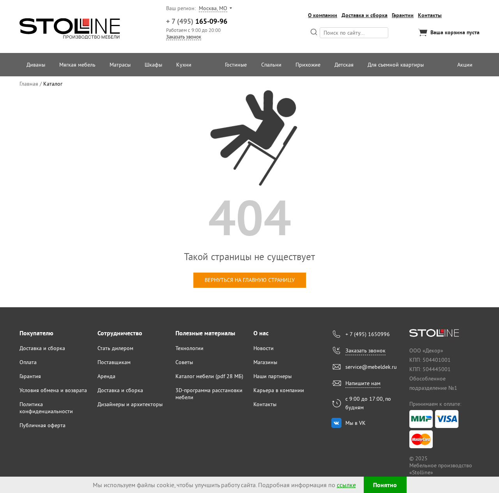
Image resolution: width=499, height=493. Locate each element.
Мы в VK (355, 422)
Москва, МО (213, 8)
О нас (261, 333)
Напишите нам (362, 383)
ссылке (346, 485)
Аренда (106, 376)
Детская (344, 64)
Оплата (28, 362)
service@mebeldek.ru (371, 366)
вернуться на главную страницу (250, 279)
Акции (464, 64)
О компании (322, 15)
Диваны (36, 64)
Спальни (271, 64)
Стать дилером (115, 348)
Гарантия (30, 376)
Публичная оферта (42, 425)
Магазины (265, 362)
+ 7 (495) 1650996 (367, 334)
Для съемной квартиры (396, 64)
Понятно (385, 485)
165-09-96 (196, 21)
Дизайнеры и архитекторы (130, 404)
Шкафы (153, 64)
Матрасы (120, 64)
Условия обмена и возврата (53, 390)
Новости (263, 348)
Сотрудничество (119, 333)
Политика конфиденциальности (46, 408)
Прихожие (308, 64)
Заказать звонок (183, 36)
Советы (184, 362)
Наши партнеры (272, 376)
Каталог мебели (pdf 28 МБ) (209, 376)
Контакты (430, 15)
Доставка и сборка (365, 15)
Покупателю (36, 333)
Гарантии (403, 15)
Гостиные (236, 64)
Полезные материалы (205, 333)
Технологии (189, 348)
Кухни (183, 64)
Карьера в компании (278, 390)
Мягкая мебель (77, 64)
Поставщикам (114, 362)
